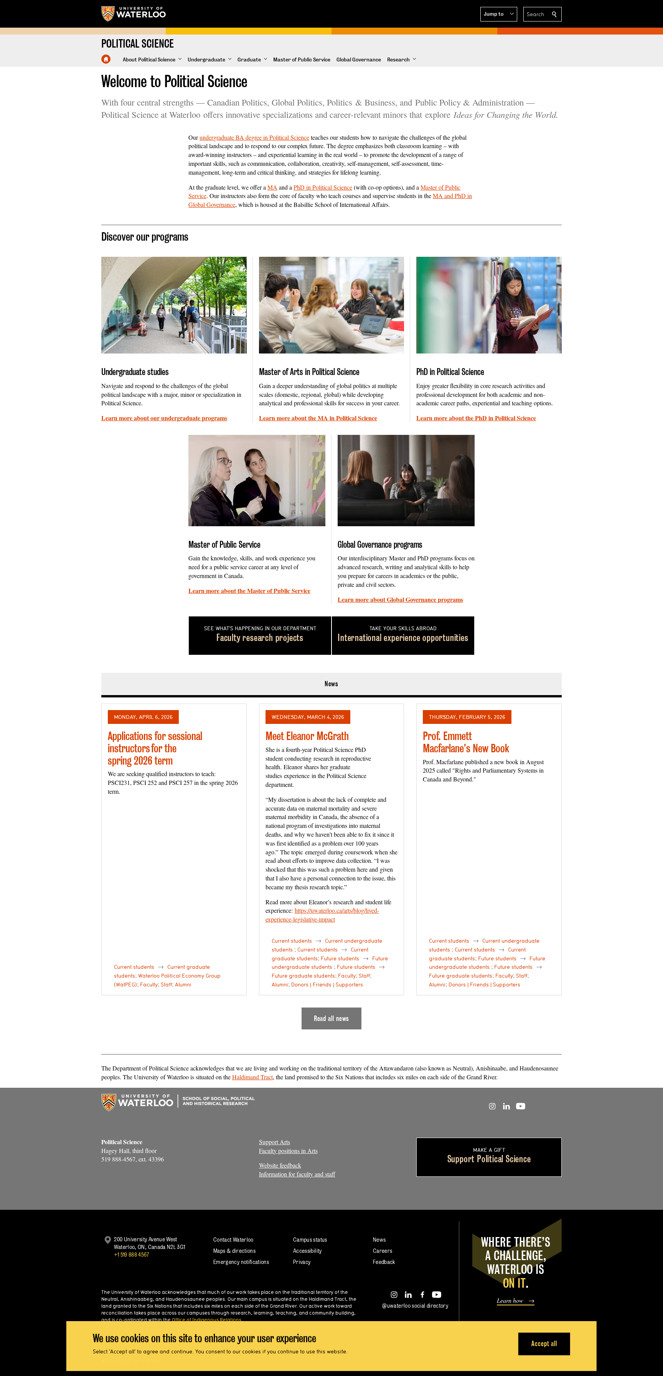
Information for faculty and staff (297, 1174)
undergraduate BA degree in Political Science (254, 137)
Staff (166, 984)
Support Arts (274, 1142)
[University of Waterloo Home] (134, 13)
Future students (340, 958)
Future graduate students (303, 976)
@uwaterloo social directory (415, 1305)
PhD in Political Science (323, 187)
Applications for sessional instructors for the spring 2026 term (155, 748)
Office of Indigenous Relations (206, 1320)
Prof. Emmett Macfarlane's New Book (466, 742)
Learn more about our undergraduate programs (164, 417)
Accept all (544, 1344)
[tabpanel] (331, 863)
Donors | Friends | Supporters (327, 984)
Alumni (183, 984)
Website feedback (280, 1165)
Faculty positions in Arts (288, 1150)
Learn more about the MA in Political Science (318, 417)
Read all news (332, 1018)
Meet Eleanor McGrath (307, 736)
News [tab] (332, 684)
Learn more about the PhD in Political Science (476, 417)
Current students (134, 967)
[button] (499, 14)
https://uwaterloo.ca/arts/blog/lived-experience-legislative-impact (322, 914)
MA (272, 187)
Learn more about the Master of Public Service (249, 590)
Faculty (149, 984)
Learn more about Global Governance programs (400, 599)
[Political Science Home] (105, 59)
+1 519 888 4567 (131, 1254)
